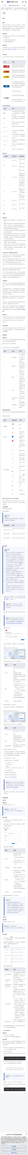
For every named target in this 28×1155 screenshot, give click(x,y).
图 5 (18, 824)
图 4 (12, 707)
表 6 (9, 825)
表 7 (15, 943)
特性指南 (5, 331)
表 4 (24, 643)
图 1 (18, 339)
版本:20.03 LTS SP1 (9, 9)
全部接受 (14, 1146)
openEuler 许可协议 (11, 49)
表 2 (23, 412)
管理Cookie (14, 1152)
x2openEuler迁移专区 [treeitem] (19, 9)
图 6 (11, 942)
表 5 (22, 707)
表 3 (9, 508)
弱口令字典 (22, 697)
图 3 (14, 643)
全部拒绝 (14, 1149)
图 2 (7, 611)
